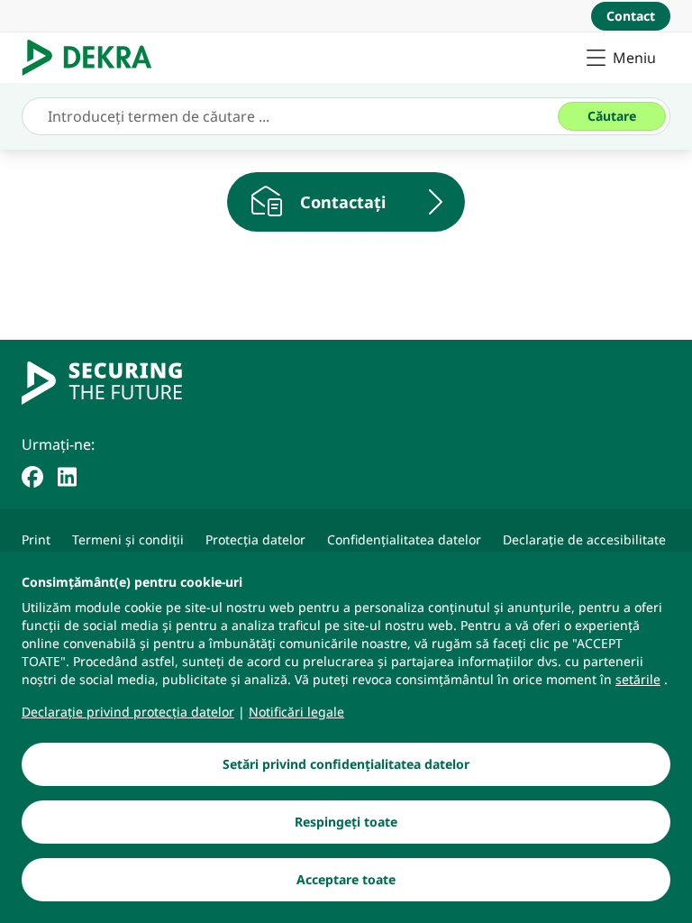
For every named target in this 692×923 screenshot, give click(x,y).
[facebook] (32, 475)
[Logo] (94, 57)
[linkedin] (67, 475)
